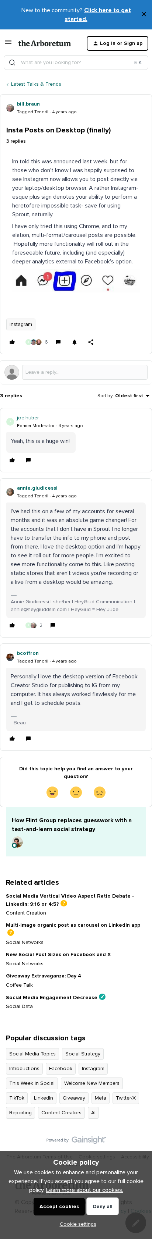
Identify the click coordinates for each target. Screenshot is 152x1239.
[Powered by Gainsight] (76, 1141)
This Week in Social (32, 1083)
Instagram (21, 324)
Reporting (20, 1112)
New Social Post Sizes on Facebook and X (58, 954)
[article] (76, 440)
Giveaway (74, 1098)
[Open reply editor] (76, 372)
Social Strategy (82, 1054)
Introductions (24, 1068)
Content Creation (26, 913)
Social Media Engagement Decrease (51, 997)
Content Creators (61, 1112)
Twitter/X (126, 1098)
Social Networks (25, 942)
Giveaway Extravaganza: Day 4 (44, 976)
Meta (100, 1098)
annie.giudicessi (37, 488)
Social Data (19, 1006)
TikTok (16, 1098)
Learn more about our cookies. (84, 1190)
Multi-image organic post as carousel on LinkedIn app (73, 925)
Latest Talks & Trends (36, 84)
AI (93, 1112)
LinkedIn (43, 1098)
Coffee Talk (19, 985)
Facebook (60, 1068)
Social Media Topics (32, 1054)
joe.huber (28, 417)
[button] (8, 44)
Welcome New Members (92, 1083)
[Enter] (12, 62)
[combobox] (76, 62)
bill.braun (28, 104)
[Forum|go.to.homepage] (44, 43)
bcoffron (28, 653)
